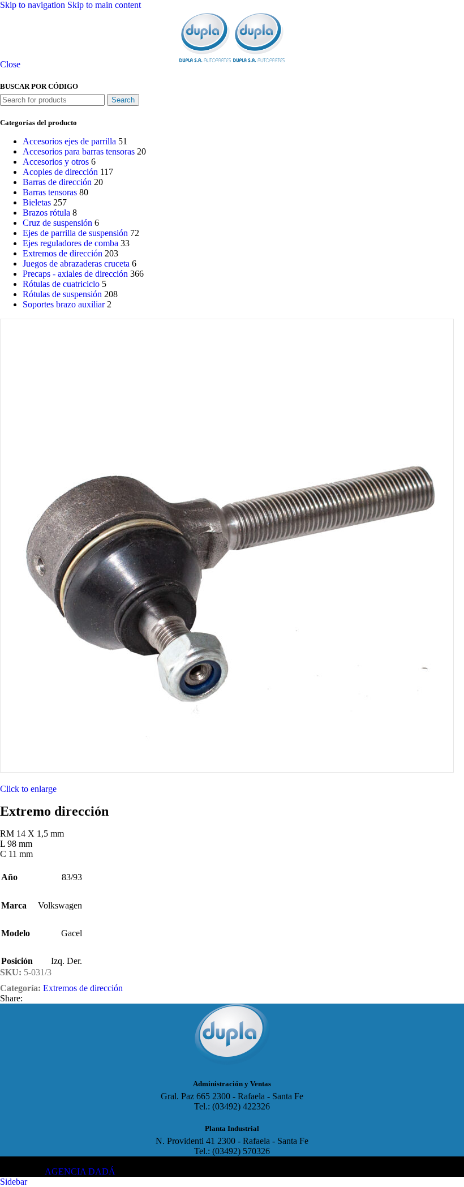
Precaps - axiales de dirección (75, 273)
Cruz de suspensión (57, 223)
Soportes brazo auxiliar (64, 304)
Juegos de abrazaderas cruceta (76, 263)
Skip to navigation (33, 5)
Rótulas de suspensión (62, 294)
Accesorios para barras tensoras (79, 151)
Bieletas (37, 202)
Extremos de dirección (62, 253)
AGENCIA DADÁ (80, 1171)
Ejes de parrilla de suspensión (75, 233)
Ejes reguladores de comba (70, 243)
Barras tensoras (50, 192)
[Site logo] (206, 62)
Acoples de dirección (60, 172)
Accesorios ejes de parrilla (69, 141)
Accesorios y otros (56, 161)
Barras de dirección (57, 182)
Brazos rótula (46, 212)
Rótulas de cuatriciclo (61, 284)
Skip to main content (104, 5)
